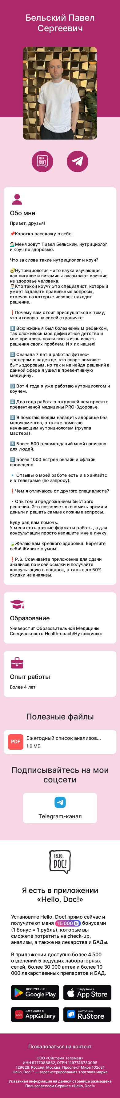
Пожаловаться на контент (60, 1046)
